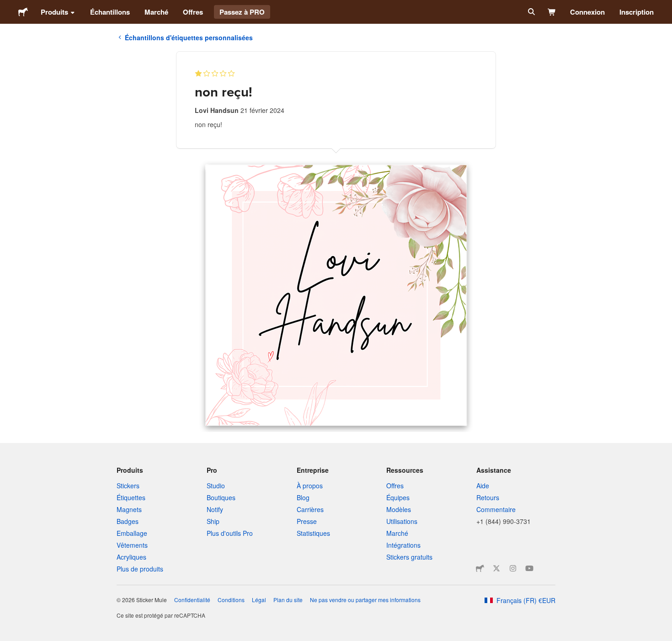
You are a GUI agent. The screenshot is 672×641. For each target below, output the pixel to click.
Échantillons (110, 12)
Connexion (587, 12)
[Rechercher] (530, 12)
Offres (193, 12)
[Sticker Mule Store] (480, 568)
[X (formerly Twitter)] (496, 568)
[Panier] (552, 12)
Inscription (636, 12)
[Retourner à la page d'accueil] (23, 12)
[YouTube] (529, 568)
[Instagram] (513, 568)
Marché (156, 12)
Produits (54, 12)
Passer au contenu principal (7, 7)
